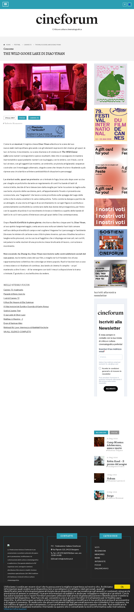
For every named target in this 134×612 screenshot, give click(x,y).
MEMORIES (99, 554)
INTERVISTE (100, 561)
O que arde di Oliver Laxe (14, 315)
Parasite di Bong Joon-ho (14, 294)
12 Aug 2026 (112, 457)
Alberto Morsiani (115, 498)
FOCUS (22, 118)
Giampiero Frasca (116, 466)
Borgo (110, 495)
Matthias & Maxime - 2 (13, 319)
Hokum (111, 478)
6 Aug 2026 (112, 492)
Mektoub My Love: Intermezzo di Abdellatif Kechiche (26, 327)
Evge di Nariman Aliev (13, 323)
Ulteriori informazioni (15, 609)
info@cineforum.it (65, 559)
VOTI (97, 547)
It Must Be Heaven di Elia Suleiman (19, 302)
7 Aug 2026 (112, 474)
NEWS (97, 558)
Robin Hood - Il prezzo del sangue (117, 463)
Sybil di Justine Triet (12, 311)
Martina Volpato (115, 450)
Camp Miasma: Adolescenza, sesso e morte (115, 445)
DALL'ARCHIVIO (101, 568)
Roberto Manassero (13, 123)
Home (8, 44)
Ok (122, 586)
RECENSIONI (101, 432)
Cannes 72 (27, 44)
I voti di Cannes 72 (11, 298)
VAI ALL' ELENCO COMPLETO (17, 332)
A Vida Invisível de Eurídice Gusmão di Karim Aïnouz (26, 306)
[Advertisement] (113, 412)
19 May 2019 (10, 118)
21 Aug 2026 (112, 438)
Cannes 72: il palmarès (13, 290)
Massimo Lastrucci (116, 481)
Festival (17, 44)
